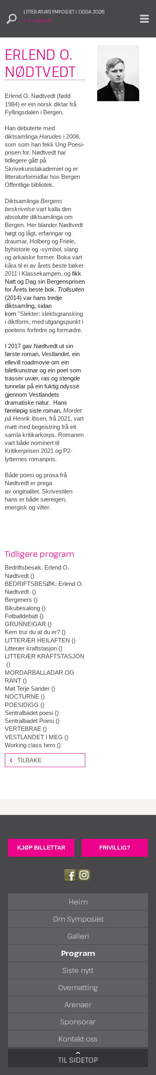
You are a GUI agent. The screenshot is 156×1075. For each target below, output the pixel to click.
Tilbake (29, 760)
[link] (45, 572)
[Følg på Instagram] (84, 875)
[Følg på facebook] (70, 875)
